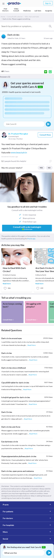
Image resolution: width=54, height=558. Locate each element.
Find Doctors (5, 10)
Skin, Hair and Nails (32, 17)
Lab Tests (37, 11)
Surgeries (48, 11)
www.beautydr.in (19, 152)
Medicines (27, 11)
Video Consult (16, 10)
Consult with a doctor (15, 17)
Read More (32, 345)
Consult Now (45, 135)
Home (3, 17)
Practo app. (31, 239)
